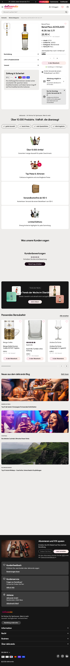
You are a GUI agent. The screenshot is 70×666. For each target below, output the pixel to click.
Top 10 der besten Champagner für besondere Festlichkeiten (18, 407)
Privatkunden (44, 2)
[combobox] (35, 12)
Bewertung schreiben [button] (35, 264)
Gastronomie (54, 2)
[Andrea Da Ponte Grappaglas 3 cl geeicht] (58, 330)
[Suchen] (66, 12)
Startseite (4, 18)
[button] (2, 2)
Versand (57, 36)
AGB (63, 555)
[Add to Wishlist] (20, 321)
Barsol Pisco (46, 24)
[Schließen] (64, 90)
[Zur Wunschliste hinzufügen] (65, 24)
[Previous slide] (61, 366)
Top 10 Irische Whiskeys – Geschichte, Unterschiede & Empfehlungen (21, 470)
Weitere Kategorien (14, 18)
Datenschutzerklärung (48, 557)
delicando (10, 662)
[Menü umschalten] (2, 7)
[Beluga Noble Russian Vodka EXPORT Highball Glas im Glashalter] (11, 330)
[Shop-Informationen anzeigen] (64, 81)
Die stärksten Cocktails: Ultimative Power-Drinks (15, 438)
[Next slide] (67, 366)
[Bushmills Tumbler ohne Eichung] (35, 330)
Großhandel (64, 2)
